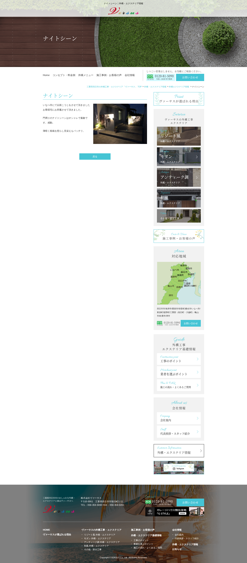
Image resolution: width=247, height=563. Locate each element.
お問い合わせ (190, 77)
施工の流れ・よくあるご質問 (148, 547)
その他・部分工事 (92, 549)
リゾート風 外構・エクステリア (99, 534)
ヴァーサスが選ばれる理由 (57, 534)
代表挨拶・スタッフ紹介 (187, 538)
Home (46, 75)
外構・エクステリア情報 (155, 87)
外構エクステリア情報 (179, 87)
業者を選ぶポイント (143, 544)
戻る (95, 156)
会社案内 (179, 534)
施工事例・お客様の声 (109, 75)
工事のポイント (141, 540)
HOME (46, 529)
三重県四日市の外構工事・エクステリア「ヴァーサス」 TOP (114, 87)
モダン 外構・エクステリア (97, 538)
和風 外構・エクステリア (96, 546)
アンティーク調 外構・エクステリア (102, 542)
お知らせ (177, 549)
